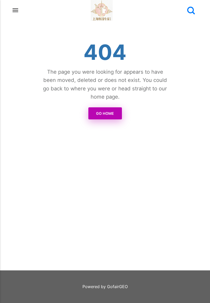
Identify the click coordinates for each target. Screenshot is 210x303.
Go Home (105, 113)
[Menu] (16, 10)
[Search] (191, 10)
